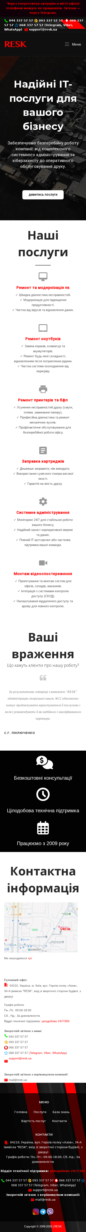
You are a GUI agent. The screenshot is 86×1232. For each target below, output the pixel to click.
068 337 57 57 (30, 25)
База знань (61, 1112)
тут (30, 958)
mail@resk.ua (18, 1080)
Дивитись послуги (43, 194)
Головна (20, 1112)
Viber (67, 25)
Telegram (53, 25)
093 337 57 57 (50, 20)
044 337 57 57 (20, 20)
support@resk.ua (42, 29)
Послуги (40, 1112)
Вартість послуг (33, 1121)
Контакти (59, 1121)
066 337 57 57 (18, 1047)
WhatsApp (12, 29)
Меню (76, 44)
